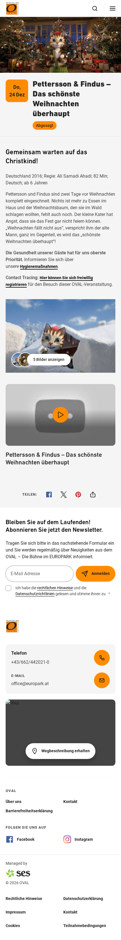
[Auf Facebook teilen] (49, 494)
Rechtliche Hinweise (24, 898)
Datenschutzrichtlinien (35, 594)
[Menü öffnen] (112, 8)
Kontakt (70, 912)
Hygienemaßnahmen (39, 266)
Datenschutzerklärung (83, 898)
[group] (60, 336)
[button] (41, 359)
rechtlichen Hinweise (55, 588)
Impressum (16, 912)
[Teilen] (93, 494)
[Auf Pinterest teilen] (78, 494)
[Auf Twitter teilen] (63, 494)
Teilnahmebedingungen (84, 925)
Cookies (13, 925)
